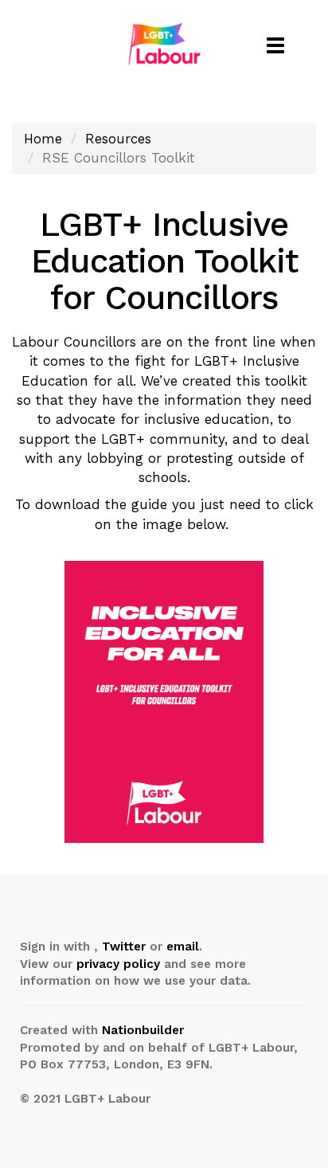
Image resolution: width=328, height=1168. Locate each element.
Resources (118, 139)
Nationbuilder (143, 1030)
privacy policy (118, 964)
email (182, 946)
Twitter (124, 946)
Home (43, 139)
